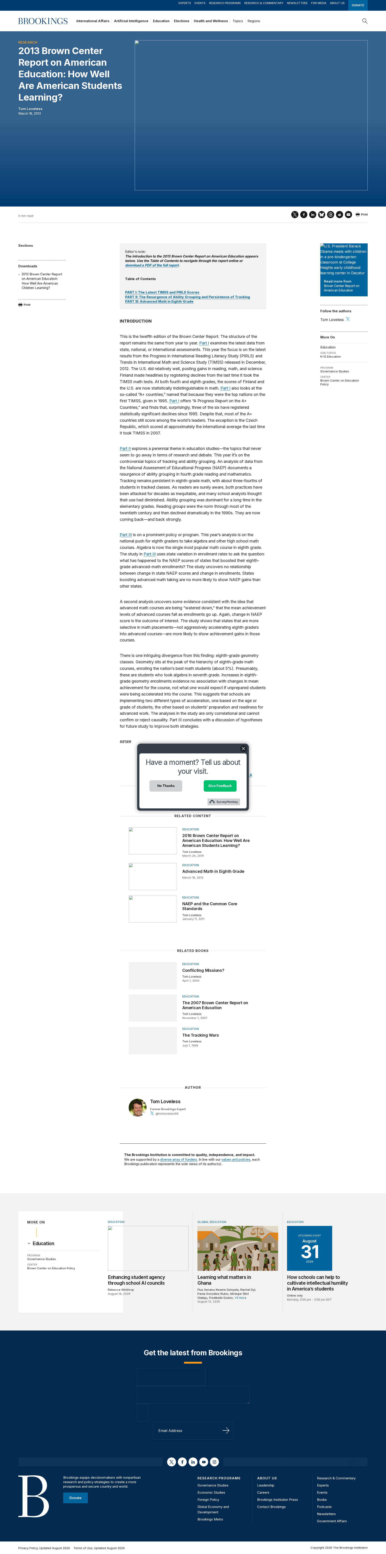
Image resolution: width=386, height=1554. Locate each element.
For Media (318, 3)
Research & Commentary (263, 3)
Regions (254, 21)
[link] (43, 1243)
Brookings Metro (210, 1519)
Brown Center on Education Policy (51, 1268)
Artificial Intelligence (131, 21)
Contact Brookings (271, 1507)
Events (200, 3)
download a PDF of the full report (151, 265)
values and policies (235, 1159)
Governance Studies (334, 371)
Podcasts (324, 1507)
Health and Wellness (211, 21)
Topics (238, 21)
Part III (126, 534)
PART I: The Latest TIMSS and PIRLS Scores (162, 292)
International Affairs (92, 21)
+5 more (240, 1297)
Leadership (265, 1485)
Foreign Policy (208, 1499)
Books (322, 1499)
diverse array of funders (178, 1159)
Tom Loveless (30, 109)
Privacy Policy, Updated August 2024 (44, 1548)
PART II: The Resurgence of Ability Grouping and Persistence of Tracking (187, 297)
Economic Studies (211, 1492)
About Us (337, 3)
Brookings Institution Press (277, 1499)
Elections (181, 21)
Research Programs (225, 3)
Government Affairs (332, 1521)
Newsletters (297, 3)
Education (161, 21)
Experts (184, 3)
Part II (125, 448)
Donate (358, 5)
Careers (263, 1492)
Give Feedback (220, 785)
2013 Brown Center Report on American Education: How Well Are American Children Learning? (42, 281)
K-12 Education (330, 356)
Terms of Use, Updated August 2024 (99, 1548)
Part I (204, 343)
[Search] (365, 21)
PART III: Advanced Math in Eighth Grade (159, 301)
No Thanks (166, 785)
